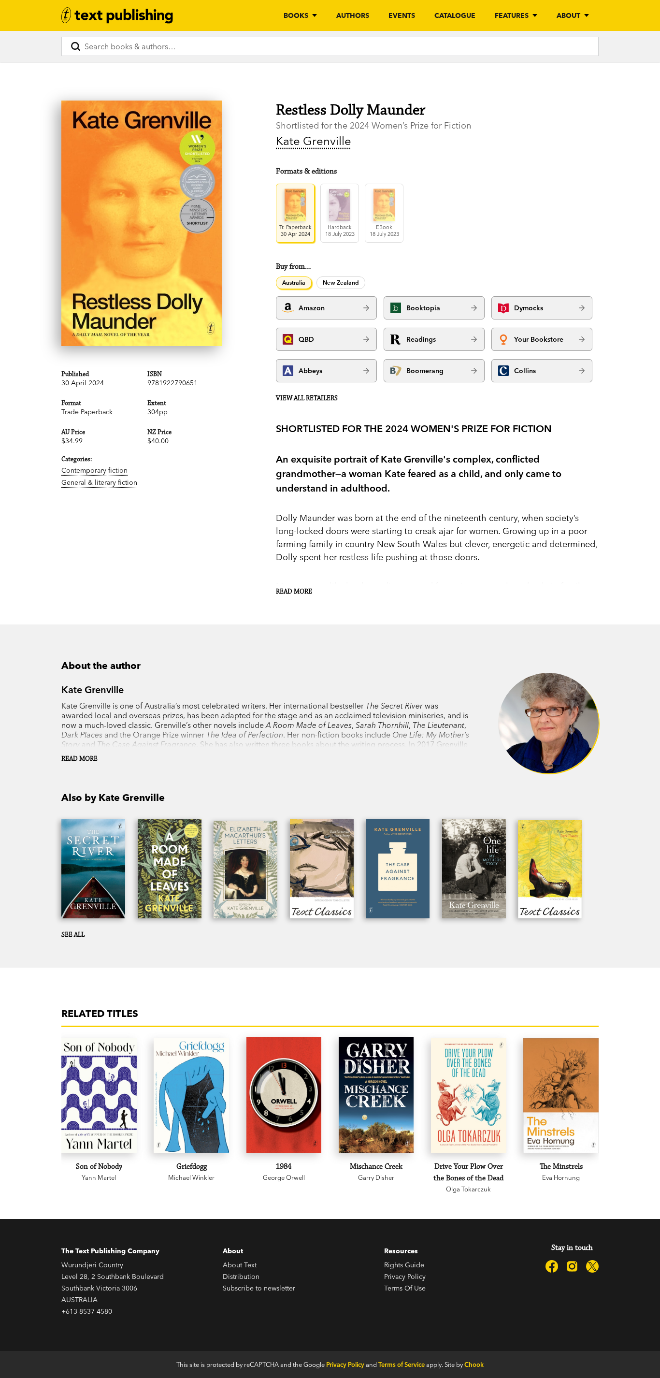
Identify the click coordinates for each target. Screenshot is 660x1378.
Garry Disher (376, 1177)
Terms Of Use (405, 1288)
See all (73, 935)
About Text (240, 1265)
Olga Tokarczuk (468, 1189)
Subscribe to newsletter (259, 1288)
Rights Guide (404, 1265)
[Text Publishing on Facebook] (551, 1266)
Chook (474, 1364)
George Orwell (284, 1177)
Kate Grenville (313, 141)
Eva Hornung (561, 1177)
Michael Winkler (191, 1177)
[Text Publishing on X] (592, 1266)
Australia (293, 282)
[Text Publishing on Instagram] (572, 1266)
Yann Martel (99, 1177)
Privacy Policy (405, 1276)
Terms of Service (401, 1364)
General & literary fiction (99, 482)
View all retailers (307, 398)
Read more (294, 591)
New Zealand (341, 282)
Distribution (241, 1276)
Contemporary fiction (94, 470)
